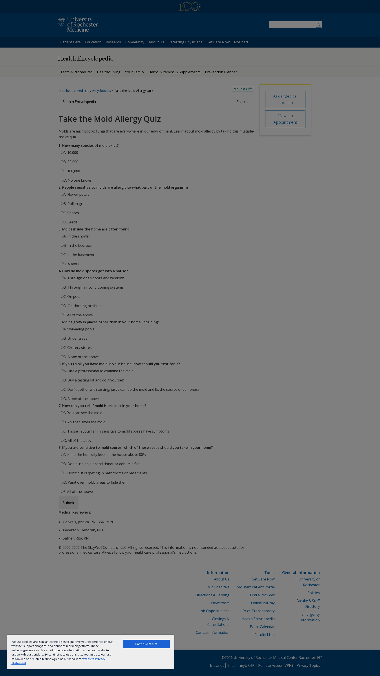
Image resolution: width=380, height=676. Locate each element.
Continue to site (146, 644)
